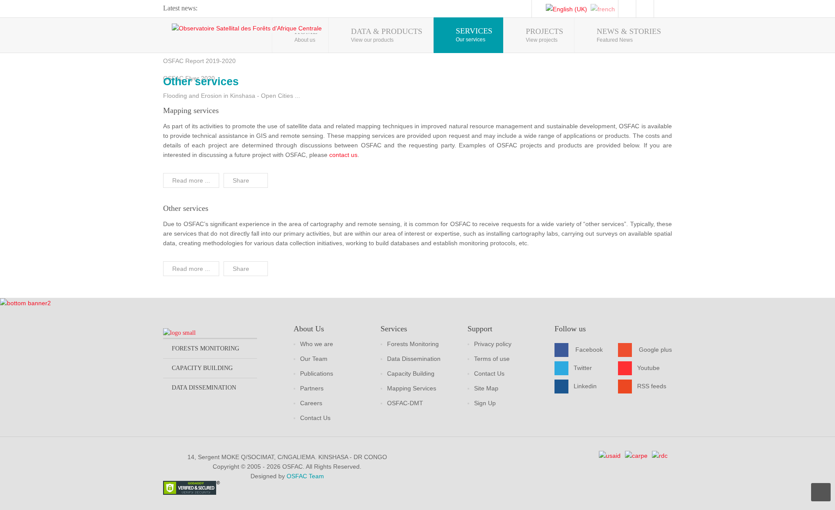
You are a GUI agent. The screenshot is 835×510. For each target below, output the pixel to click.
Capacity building (202, 368)
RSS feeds (651, 386)
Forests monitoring (205, 348)
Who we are (316, 343)
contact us (343, 154)
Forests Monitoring (413, 343)
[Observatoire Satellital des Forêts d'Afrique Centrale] (247, 28)
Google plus (655, 349)
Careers (311, 403)
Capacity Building (410, 373)
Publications (316, 373)
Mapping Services (411, 388)
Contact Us (315, 417)
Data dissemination (204, 387)
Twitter (583, 367)
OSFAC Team (305, 476)
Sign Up (485, 403)
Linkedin (585, 386)
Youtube (648, 367)
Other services (185, 208)
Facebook (589, 349)
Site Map (486, 388)
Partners (312, 388)
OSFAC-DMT (405, 403)
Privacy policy (492, 343)
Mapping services (191, 110)
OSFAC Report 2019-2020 (199, 60)
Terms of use (492, 358)
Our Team (313, 358)
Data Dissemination (414, 358)
